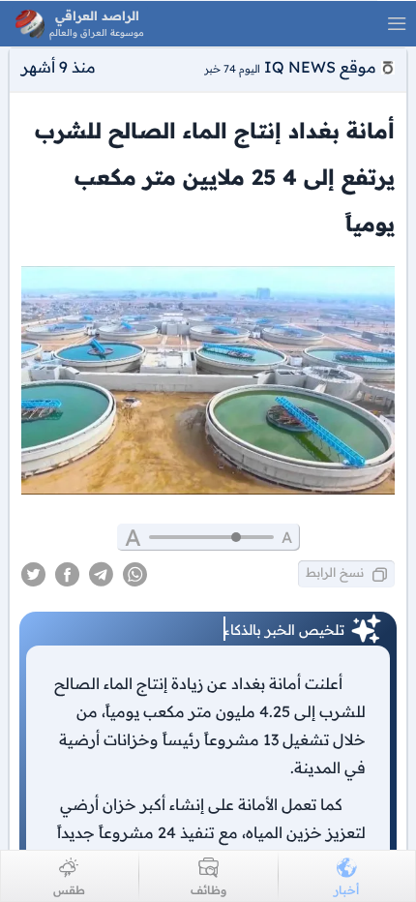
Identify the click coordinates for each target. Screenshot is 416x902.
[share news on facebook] (67, 575)
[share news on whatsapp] (135, 575)
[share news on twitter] (33, 575)
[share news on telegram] (101, 575)
